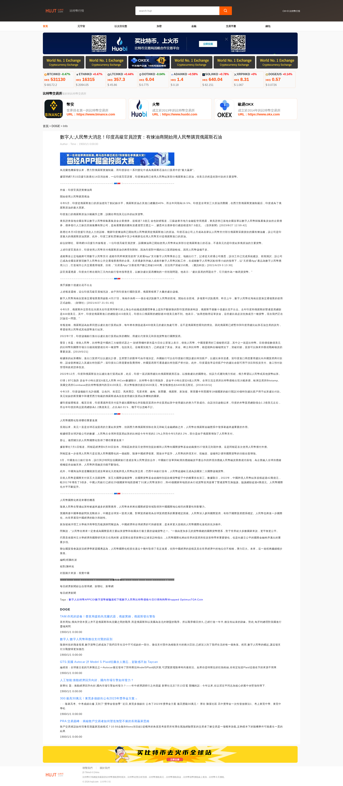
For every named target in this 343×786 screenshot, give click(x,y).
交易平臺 (231, 26)
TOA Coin (197, 599)
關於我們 (105, 768)
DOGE (56, 126)
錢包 (267, 26)
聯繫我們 (88, 768)
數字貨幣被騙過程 (106, 599)
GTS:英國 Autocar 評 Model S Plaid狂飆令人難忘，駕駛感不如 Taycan (109, 661)
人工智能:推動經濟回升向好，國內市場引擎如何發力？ (97, 680)
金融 (193, 26)
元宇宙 (81, 26)
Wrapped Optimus (179, 599)
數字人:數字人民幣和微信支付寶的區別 (86, 639)
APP (87, 599)
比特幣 (81, 599)
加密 (159, 26)
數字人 (73, 599)
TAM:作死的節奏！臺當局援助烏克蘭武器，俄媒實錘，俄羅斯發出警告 (107, 616)
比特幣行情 (105, 781)
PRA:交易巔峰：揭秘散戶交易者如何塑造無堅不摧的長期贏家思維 (105, 721)
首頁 (45, 26)
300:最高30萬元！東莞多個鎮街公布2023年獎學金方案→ (99, 698)
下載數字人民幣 (126, 599)
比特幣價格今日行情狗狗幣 (151, 599)
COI (92, 599)
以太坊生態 (121, 26)
